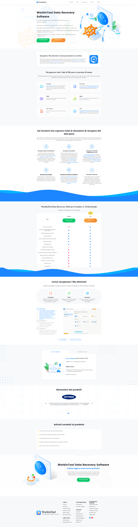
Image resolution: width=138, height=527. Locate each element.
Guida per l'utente (74, 339)
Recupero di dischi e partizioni (69, 174)
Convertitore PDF (79, 504)
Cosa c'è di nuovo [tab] (55, 351)
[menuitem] (71, 2)
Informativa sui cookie (66, 510)
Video (47, 96)
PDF (97, 87)
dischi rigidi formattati (72, 159)
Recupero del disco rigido (55, 61)
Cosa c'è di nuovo (70, 358)
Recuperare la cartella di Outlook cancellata (87, 110)
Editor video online (92, 512)
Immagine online (92, 506)
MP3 (85, 98)
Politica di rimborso (66, 512)
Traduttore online (92, 514)
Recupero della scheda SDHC (94, 158)
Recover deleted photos (50, 85)
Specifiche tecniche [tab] (82, 351)
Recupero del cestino (46, 174)
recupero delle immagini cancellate (48, 156)
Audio (81, 96)
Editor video (78, 511)
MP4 (56, 98)
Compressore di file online (93, 508)
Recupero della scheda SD (89, 156)
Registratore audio (79, 520)
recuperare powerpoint (92, 87)
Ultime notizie (65, 506)
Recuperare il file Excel (84, 87)
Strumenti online (84, 2)
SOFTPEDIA (85, 405)
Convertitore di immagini (80, 506)
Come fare (92, 2)
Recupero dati (78, 522)
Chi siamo (64, 504)
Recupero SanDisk (96, 161)
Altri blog (62, 339)
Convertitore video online (93, 510)
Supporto (98, 2)
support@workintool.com (67, 522)
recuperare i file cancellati (77, 60)
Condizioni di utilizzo (66, 508)
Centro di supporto (66, 520)
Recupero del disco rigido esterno (68, 177)
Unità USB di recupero (89, 154)
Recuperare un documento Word (92, 85)
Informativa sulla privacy (67, 514)
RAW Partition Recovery (72, 182)
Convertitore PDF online (93, 504)
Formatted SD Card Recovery (72, 162)
